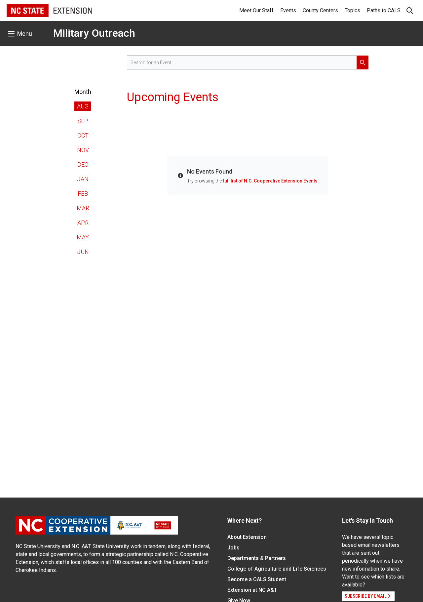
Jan (83, 179)
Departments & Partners (256, 558)
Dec (82, 164)
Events (288, 10)
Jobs (233, 547)
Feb (83, 193)
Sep (82, 120)
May (83, 237)
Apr (83, 222)
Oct (83, 135)
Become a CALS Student (256, 579)
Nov (83, 149)
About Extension (247, 537)
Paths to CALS (384, 10)
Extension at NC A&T (252, 590)
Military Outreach (94, 33)
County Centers (320, 10)
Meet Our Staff (256, 10)
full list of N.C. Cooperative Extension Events (270, 180)
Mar (83, 208)
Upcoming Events (172, 97)
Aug (83, 106)
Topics (352, 10)
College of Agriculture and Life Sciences (276, 569)
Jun (83, 251)
